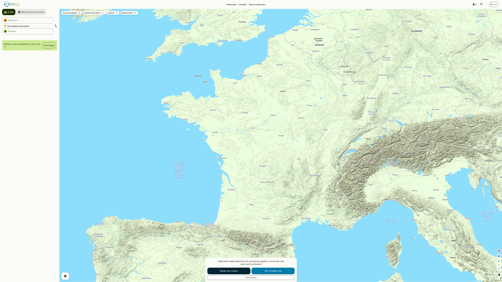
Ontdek (242, 4)
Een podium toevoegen (18, 26)
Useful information (92, 13)
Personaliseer (251, 278)
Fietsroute (231, 4)
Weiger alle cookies (229, 271)
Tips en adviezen (257, 4)
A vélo (11, 12)
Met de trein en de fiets (32, 12)
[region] (280, 145)
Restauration (127, 13)
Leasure (111, 13)
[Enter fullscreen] (499, 251)
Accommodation (70, 13)
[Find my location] (499, 256)
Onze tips (48, 45)
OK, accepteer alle (273, 271)
